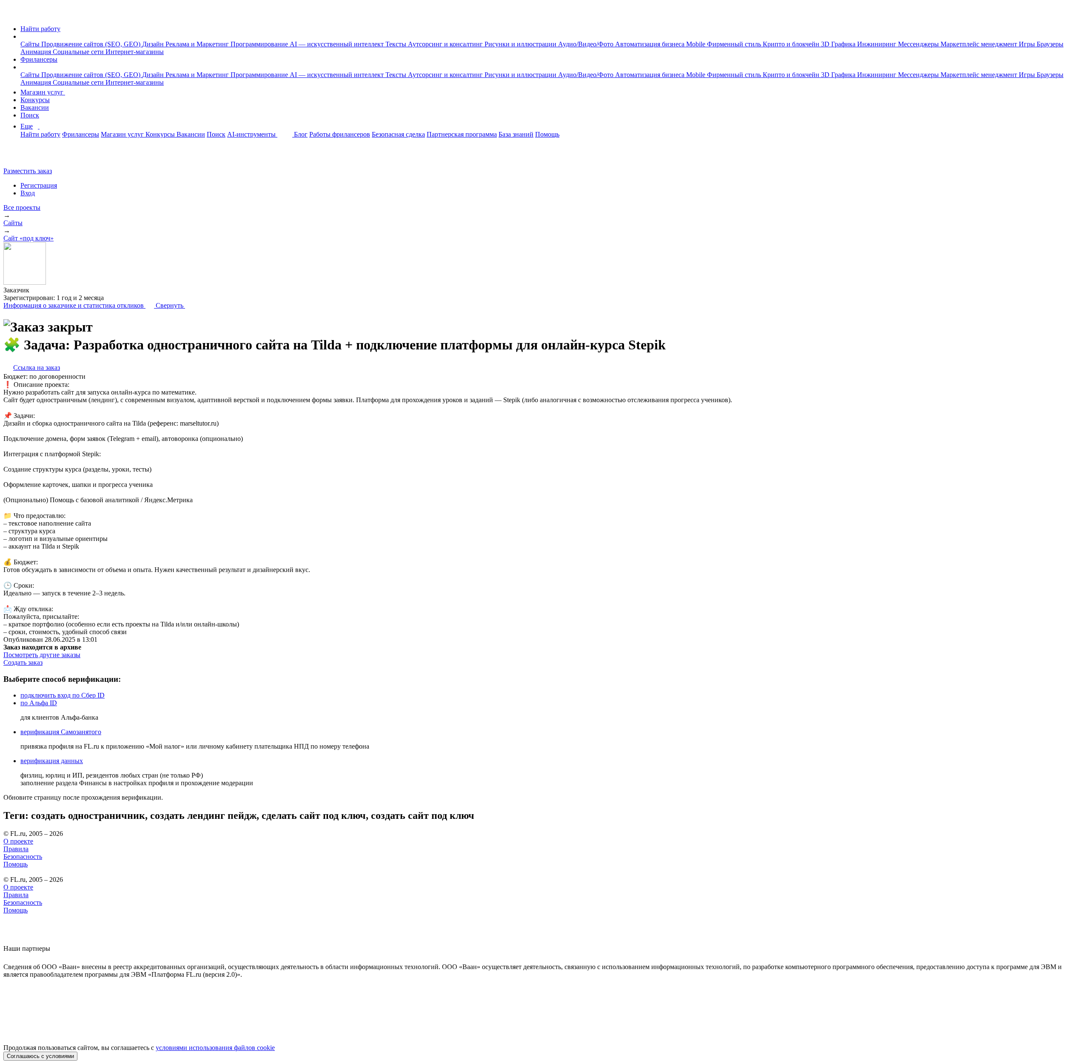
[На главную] (11, 14)
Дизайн (153, 44)
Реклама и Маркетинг (198, 44)
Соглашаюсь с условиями (40, 1056)
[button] (23, 36)
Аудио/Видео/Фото (586, 44)
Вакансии (34, 107)
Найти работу (40, 28)
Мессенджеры (919, 44)
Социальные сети (79, 51)
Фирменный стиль (735, 44)
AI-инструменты (252, 134)
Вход (27, 193)
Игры (1028, 44)
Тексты (396, 44)
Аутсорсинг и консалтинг (446, 44)
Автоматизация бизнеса (650, 44)
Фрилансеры (38, 59)
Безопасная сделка (398, 134)
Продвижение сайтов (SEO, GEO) (91, 44)
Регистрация (38, 185)
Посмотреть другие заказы (41, 654)
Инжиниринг (877, 44)
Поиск (29, 115)
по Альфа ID (38, 702)
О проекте (18, 841)
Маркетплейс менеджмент (980, 44)
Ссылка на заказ (36, 367)
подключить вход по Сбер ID (62, 695)
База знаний (516, 134)
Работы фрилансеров (339, 134)
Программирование (260, 44)
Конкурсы (35, 99)
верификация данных (51, 760)
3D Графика (839, 44)
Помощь (547, 134)
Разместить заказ (27, 170)
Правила (16, 848)
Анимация (36, 51)
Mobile (696, 44)
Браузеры (1050, 44)
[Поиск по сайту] (27, 156)
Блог (301, 134)
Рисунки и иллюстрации (521, 44)
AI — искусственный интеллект (337, 44)
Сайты (30, 44)
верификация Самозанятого (60, 731)
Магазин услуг (42, 92)
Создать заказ (23, 662)
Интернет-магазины (134, 51)
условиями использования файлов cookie (215, 1047)
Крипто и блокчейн (792, 44)
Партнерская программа (462, 134)
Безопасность (22, 856)
